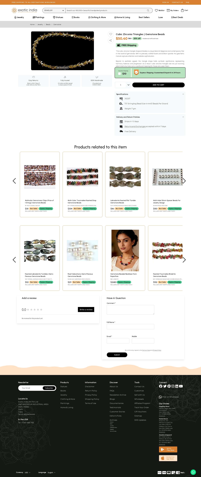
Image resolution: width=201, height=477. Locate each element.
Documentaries (116, 403)
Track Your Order (141, 407)
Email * (109, 336)
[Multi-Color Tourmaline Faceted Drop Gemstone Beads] (82, 197)
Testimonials (115, 407)
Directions (162, 416)
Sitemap (138, 416)
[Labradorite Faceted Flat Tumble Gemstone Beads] (125, 197)
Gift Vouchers (140, 412)
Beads (48, 24)
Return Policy (91, 391)
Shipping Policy (92, 399)
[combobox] (105, 10)
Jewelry (40, 24)
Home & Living (66, 407)
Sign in (165, 2)
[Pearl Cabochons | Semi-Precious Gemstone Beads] (82, 271)
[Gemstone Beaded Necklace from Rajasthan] (125, 271)
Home (32, 24)
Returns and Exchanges (135, 126)
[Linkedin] (176, 387)
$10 (124, 73)
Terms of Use (146, 350)
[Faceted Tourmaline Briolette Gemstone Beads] (168, 271)
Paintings (64, 403)
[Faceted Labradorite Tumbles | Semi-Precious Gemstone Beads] (39, 271)
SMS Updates (140, 420)
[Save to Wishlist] (111, 35)
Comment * (111, 303)
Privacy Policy (157, 350)
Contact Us (139, 387)
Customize (139, 391)
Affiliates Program (142, 403)
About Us (114, 387)
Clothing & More (67, 399)
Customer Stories (117, 412)
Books (63, 391)
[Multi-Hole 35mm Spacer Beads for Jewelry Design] (168, 197)
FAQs (112, 391)
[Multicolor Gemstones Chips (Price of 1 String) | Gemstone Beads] (39, 197)
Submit (117, 355)
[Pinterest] (169, 387)
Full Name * (111, 322)
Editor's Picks (115, 416)
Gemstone (57, 24)
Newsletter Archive (118, 395)
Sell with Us (139, 395)
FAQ (187, 2)
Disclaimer (89, 387)
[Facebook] (160, 387)
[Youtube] (181, 387)
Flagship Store (164, 406)
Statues (63, 387)
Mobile (134, 336)
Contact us (177, 2)
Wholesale (139, 399)
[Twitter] (165, 387)
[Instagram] (172, 387)
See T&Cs (37, 85)
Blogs (112, 399)
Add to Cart (158, 85)
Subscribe (49, 388)
